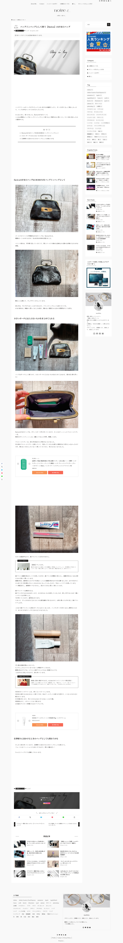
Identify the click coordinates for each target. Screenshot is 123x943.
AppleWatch (91, 98)
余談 (100, 131)
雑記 (96, 142)
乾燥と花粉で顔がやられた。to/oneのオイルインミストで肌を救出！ (52, 681)
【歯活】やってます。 (37, 565)
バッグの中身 (105, 123)
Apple (98, 95)
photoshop (91, 106)
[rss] (106, 1)
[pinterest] (104, 1)
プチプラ (90, 128)
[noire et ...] (61, 10)
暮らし (90, 76)
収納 (97, 134)
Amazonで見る (39, 472)
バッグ (27, 30)
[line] (102, 1)
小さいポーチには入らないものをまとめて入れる (36, 136)
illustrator (98, 101)
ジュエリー (91, 117)
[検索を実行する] (108, 24)
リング (98, 128)
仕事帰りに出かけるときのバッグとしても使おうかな (38, 139)
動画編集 (90, 134)
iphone (90, 103)
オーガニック (98, 112)
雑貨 (101, 142)
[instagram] (100, 1)
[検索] (111, 1)
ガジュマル (90, 114)
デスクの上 (90, 120)
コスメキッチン (101, 114)
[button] (19, 817)
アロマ (89, 112)
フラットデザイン (99, 125)
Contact (59, 938)
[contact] (108, 1)
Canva (100, 98)
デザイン (100, 117)
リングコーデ (91, 131)
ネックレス (99, 120)
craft (106, 98)
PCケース (98, 103)
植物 (94, 139)
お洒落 (99, 106)
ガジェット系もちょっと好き (96, 69)
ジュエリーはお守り (94, 73)
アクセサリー (91, 109)
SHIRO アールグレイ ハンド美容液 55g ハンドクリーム (49, 718)
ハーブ (89, 123)
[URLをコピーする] (74, 817)
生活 (105, 139)
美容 (89, 142)
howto (90, 101)
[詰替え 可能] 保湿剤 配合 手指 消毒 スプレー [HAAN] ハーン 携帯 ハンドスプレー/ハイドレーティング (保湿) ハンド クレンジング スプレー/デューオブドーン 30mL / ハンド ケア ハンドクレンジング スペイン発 (54, 463)
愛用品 (89, 137)
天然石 (103, 134)
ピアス (89, 125)
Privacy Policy (67, 938)
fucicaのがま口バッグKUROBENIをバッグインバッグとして (40, 133)
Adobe (90, 90)
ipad (106, 101)
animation (90, 95)
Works (54, 938)
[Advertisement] (47, 89)
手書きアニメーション (100, 137)
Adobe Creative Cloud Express (96, 92)
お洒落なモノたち (19, 30)
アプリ (100, 109)
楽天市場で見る (55, 472)
